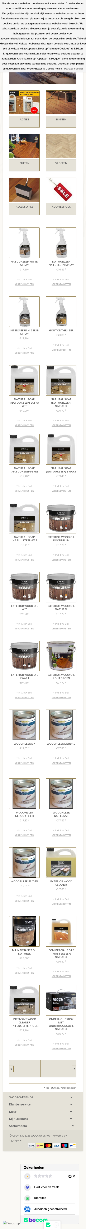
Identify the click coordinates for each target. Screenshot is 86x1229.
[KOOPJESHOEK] (61, 190)
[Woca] (25, 1068)
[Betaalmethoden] (32, 1145)
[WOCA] (56, 1068)
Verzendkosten (24, 284)
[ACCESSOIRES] (24, 190)
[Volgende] (74, 1069)
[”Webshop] (11, 1223)
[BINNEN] (61, 102)
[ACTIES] (24, 102)
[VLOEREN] (61, 146)
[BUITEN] (24, 146)
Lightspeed (16, 1140)
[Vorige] (11, 1069)
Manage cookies (73, 68)
